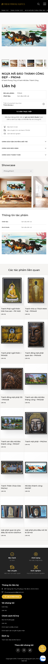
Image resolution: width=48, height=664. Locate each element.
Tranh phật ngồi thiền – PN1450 (11, 354)
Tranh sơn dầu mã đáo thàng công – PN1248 (35, 398)
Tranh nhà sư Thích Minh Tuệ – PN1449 (36, 310)
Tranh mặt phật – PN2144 (36, 442)
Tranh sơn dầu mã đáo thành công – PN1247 (11, 443)
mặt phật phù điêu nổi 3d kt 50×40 (36, 531)
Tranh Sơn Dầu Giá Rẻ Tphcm (11, 640)
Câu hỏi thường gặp (8, 620)
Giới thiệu (5, 607)
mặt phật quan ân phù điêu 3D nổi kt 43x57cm (11, 531)
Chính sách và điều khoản (10, 627)
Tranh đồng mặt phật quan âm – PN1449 (34, 354)
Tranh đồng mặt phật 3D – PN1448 (11, 398)
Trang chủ (5, 10)
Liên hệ (4, 610)
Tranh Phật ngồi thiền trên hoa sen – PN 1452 (11, 310)
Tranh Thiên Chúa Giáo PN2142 (11, 487)
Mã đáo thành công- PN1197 (34, 487)
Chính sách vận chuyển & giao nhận (13, 630)
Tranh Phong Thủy (16, 10)
